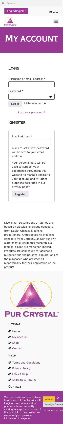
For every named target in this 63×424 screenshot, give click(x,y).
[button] (56, 21)
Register (20, 194)
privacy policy (21, 186)
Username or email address (31, 78)
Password (21, 90)
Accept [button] (49, 399)
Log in (15, 103)
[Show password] (51, 97)
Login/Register (16, 11)
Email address (27, 136)
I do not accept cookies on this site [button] (48, 410)
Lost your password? (31, 112)
